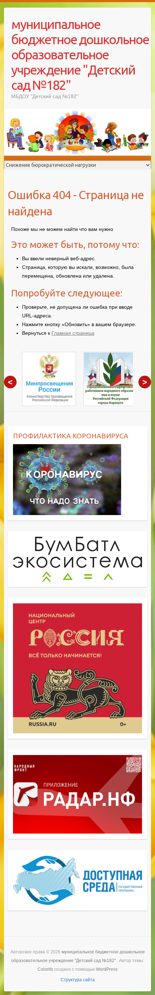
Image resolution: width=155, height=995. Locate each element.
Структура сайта (78, 979)
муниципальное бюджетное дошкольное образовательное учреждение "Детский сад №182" (80, 54)
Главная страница (73, 333)
